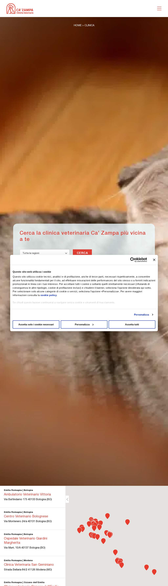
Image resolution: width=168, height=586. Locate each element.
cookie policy (49, 295)
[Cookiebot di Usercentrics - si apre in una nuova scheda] (132, 259)
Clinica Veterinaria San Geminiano (29, 564)
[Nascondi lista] (67, 499)
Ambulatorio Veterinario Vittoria (27, 494)
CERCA (82, 253)
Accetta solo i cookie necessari (36, 324)
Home (78, 25)
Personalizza (141, 314)
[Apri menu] (159, 8)
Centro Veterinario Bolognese (26, 516)
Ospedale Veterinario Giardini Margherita (25, 540)
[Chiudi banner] (154, 260)
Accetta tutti (132, 324)
